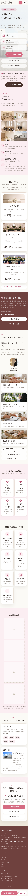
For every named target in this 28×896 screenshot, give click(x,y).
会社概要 (3, 866)
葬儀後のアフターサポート (14, 458)
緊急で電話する (15, 319)
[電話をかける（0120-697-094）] (20, 2)
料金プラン (4, 859)
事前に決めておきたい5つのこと (9, 876)
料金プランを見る (14, 61)
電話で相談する (15, 807)
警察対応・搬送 (5, 862)
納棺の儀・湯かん (15, 454)
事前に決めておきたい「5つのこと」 (15, 450)
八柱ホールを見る (14, 816)
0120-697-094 (15, 54)
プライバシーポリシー (6, 880)
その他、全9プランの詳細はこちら (14, 287)
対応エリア (4, 864)
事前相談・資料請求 (14, 65)
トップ (3, 855)
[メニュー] (25, 2)
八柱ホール (4, 857)
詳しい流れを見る (14, 324)
